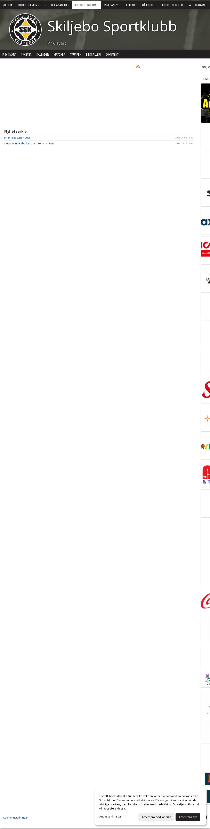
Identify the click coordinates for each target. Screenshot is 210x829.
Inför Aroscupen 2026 (17, 138)
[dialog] (150, 806)
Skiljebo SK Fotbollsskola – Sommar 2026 (29, 143)
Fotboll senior (27, 5)
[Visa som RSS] (138, 67)
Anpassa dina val (110, 816)
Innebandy (111, 5)
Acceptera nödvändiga (156, 817)
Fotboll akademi (56, 5)
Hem (9, 5)
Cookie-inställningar (15, 817)
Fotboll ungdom (85, 5)
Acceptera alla (188, 817)
